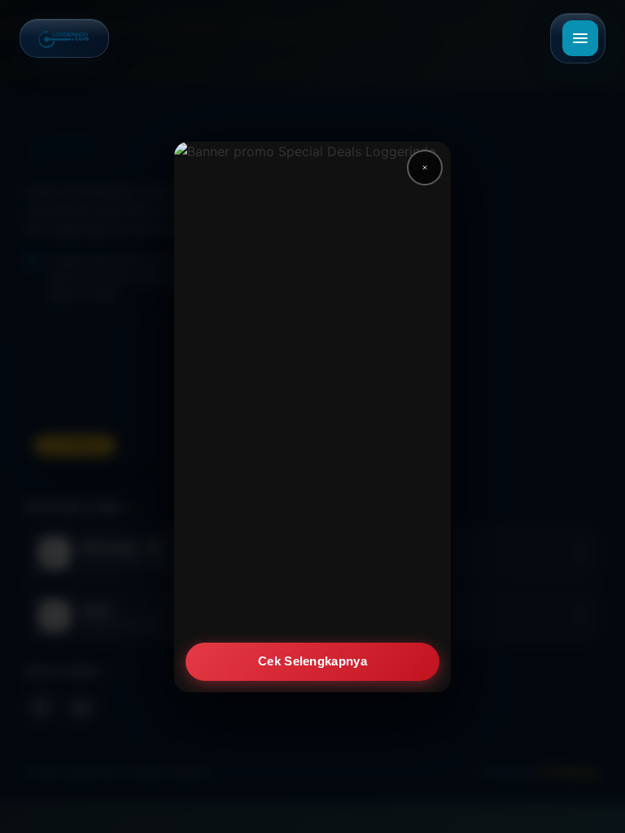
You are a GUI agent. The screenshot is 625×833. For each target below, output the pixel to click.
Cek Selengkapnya (312, 661)
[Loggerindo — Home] (64, 38)
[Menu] (580, 38)
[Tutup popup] (425, 167)
